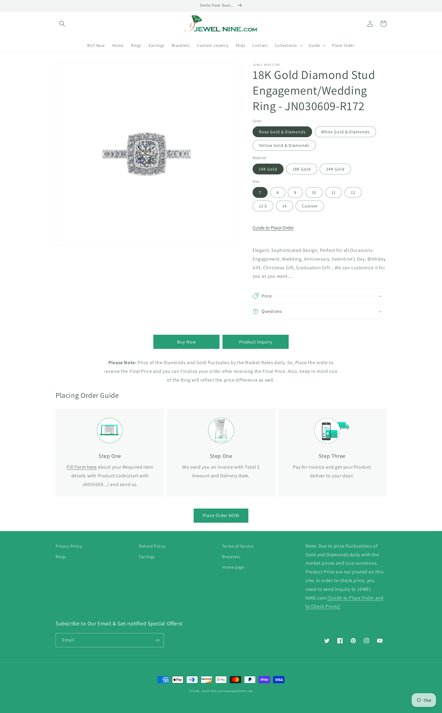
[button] (62, 23)
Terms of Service (238, 546)
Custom (310, 206)
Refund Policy (152, 546)
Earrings (147, 556)
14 (284, 206)
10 (314, 192)
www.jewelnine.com (238, 691)
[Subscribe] (157, 640)
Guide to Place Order (273, 228)
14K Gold (268, 169)
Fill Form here (82, 467)
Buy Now (186, 342)
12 (353, 192)
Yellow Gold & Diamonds (284, 145)
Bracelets (231, 556)
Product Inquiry (255, 342)
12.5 (263, 206)
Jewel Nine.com (212, 691)
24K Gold (335, 169)
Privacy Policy (69, 546)
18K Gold (302, 169)
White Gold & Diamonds (345, 131)
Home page (233, 567)
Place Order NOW (221, 515)
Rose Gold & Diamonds (282, 131)
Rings (61, 556)
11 (333, 192)
